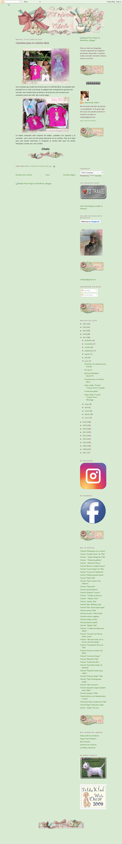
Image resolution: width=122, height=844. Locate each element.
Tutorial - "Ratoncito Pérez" (90, 563)
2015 (85, 425)
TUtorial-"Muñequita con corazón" (93, 551)
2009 (85, 446)
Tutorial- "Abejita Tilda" (88, 625)
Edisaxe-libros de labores (89, 736)
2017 (85, 337)
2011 (85, 439)
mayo (87, 404)
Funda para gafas (91, 391)
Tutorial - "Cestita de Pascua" (91, 595)
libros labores (85, 742)
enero (87, 418)
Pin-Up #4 (88, 370)
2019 (85, 331)
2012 (85, 436)
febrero (88, 414)
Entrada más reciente (24, 175)
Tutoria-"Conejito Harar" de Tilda (92, 554)
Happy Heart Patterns (88, 739)
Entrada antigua (69, 175)
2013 (85, 432)
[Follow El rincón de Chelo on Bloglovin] (90, 223)
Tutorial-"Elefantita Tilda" (89, 659)
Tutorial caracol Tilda (88, 610)
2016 (85, 422)
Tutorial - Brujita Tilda (88, 601)
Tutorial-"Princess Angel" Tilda (91, 676)
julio (86, 357)
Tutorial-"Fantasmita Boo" (89, 662)
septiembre (89, 351)
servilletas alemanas (87, 748)
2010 (85, 442)
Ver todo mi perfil (88, 120)
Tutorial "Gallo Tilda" (87, 578)
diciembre (89, 340)
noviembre (89, 344)
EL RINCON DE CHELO (90, 102)
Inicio (48, 175)
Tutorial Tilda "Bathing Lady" (90, 604)
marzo (87, 411)
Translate (97, 176)
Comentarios (88, 295)
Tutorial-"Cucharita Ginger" (90, 656)
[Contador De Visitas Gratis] (93, 84)
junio (87, 361)
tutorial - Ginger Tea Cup (89, 708)
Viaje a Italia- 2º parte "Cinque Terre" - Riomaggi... (92, 397)
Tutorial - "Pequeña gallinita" (90, 560)
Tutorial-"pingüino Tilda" (89, 693)
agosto (87, 354)
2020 (85, 327)
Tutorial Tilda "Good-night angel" (92, 607)
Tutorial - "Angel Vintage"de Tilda (92, 557)
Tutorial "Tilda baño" (87, 587)
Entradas (86, 290)
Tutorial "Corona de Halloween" (92, 572)
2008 (85, 449)
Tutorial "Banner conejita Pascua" (92, 566)
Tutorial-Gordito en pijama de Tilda (93, 702)
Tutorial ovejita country (88, 619)
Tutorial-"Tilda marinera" (89, 685)
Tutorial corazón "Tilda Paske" (91, 613)
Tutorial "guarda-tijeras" (89, 589)
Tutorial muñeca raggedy (89, 616)
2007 (85, 453)
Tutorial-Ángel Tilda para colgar (92, 705)
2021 (85, 324)
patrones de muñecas (88, 745)
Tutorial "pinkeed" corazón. (90, 592)
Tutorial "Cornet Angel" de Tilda (92, 569)
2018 (85, 334)
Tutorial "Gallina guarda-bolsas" (92, 575)
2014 (85, 429)
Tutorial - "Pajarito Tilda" (89, 598)
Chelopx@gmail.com (88, 279)
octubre (88, 347)
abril (86, 407)
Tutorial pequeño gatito (88, 622)
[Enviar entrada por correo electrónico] (54, 166)
